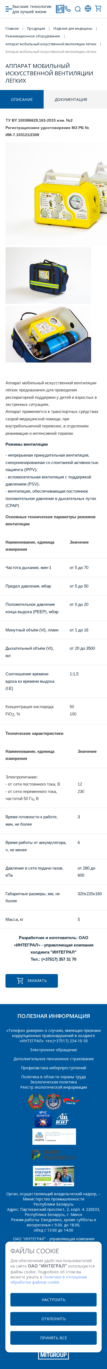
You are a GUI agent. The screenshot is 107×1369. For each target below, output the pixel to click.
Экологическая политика (53, 1082)
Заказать (37, 980)
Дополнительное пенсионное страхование (53, 1058)
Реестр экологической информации (53, 1087)
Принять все (53, 1337)
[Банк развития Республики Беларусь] (53, 1158)
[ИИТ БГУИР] (62, 1125)
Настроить (54, 1299)
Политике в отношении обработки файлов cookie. (48, 1279)
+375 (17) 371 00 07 (67, 8)
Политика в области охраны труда (53, 1076)
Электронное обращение (53, 1049)
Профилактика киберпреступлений (53, 1067)
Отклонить (53, 1318)
